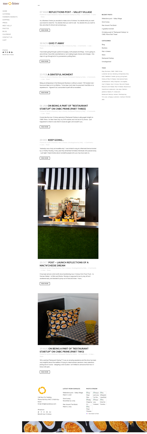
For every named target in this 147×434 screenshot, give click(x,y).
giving (118, 76)
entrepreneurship (123, 74)
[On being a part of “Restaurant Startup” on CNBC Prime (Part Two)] (68, 319)
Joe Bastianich (106, 81)
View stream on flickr (93, 413)
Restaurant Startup (69, 14)
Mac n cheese (66, 46)
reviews (116, 94)
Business (55, 14)
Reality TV (110, 91)
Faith (103, 76)
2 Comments (86, 14)
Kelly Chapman (115, 81)
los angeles (124, 81)
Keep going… (56, 140)
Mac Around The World (109, 25)
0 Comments (82, 46)
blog (103, 71)
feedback (108, 76)
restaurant (117, 91)
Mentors (124, 89)
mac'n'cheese (106, 84)
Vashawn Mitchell (125, 97)
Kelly (78, 14)
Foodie (113, 76)
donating (115, 74)
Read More (44, 30)
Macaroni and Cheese (108, 86)
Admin (75, 354)
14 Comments (82, 354)
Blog (53, 46)
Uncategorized (72, 142)
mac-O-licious (115, 84)
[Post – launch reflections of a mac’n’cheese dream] (68, 213)
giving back (123, 76)
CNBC (112, 71)
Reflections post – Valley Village (70, 12)
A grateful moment (60, 74)
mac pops (119, 89)
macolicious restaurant (108, 89)
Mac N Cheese (119, 86)
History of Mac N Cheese (109, 79)
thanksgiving (122, 94)
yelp (103, 99)
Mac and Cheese (124, 84)
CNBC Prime (118, 71)
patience (104, 91)
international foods (122, 79)
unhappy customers (113, 97)
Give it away (56, 43)
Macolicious (127, 86)
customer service (107, 74)
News (60, 14)
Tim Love (104, 97)
